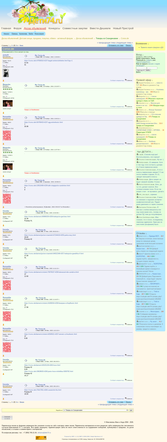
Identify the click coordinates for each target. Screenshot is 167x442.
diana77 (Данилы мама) (146, 254)
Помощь (15, 34)
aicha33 (6, 55)
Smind (140, 110)
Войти (31, 34)
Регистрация (39, 34)
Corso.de (125, 38)
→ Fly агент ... (153, 321)
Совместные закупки (74, 28)
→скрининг (153, 194)
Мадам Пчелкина (144, 83)
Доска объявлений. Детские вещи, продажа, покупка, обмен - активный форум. (37, 38)
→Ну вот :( (160, 159)
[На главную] (22, 25)
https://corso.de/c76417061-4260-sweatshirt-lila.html (42, 390)
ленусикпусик (143, 128)
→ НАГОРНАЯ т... (154, 284)
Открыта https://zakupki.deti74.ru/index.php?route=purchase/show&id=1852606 (149, 296)
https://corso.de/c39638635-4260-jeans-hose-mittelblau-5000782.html (48, 371)
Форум (17, 28)
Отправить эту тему (116, 45)
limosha (6, 211)
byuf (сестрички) (144, 246)
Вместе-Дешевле (100, 28)
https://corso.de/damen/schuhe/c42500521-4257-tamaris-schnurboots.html (50, 334)
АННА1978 (142, 274)
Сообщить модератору (117, 80)
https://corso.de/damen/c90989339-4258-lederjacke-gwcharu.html (47, 216)
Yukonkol (141, 103)
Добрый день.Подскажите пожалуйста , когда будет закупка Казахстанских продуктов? (148, 278)
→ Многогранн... (154, 311)
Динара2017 (142, 264)
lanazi (140, 236)
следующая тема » (124, 43)
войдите (149, 60)
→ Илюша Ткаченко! (154, 110)
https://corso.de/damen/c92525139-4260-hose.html (42, 365)
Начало (6, 34)
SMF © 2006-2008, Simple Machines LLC (91, 436)
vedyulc (141, 284)
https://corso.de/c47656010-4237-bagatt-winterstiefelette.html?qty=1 (48, 61)
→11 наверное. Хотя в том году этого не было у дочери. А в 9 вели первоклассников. (149, 164)
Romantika (7, 117)
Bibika (140, 141)
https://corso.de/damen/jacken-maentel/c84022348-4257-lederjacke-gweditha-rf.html (54, 253)
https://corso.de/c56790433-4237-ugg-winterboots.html (43, 122)
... (10, 45)
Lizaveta (141, 311)
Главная (6, 28)
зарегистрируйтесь (143, 62)
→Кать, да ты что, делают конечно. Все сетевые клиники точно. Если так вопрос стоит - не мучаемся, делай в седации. (150, 189)
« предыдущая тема (106, 43)
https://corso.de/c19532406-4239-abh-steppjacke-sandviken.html (47, 185)
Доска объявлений (35, 28)
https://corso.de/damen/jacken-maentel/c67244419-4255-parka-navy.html (50, 235)
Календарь (23, 34)
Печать (128, 45)
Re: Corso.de (40, 55)
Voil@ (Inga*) (143, 291)
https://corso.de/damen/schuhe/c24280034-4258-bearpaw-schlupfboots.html (51, 303)
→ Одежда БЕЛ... (153, 236)
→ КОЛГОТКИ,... (158, 264)
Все (17, 45)
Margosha (6, 84)
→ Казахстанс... (156, 274)
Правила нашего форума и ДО (152, 47)
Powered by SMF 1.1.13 (71, 436)
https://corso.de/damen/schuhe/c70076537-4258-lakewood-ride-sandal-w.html (51, 272)
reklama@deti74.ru (44, 433)
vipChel (141, 321)
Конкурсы (54, 28)
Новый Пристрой (123, 28)
